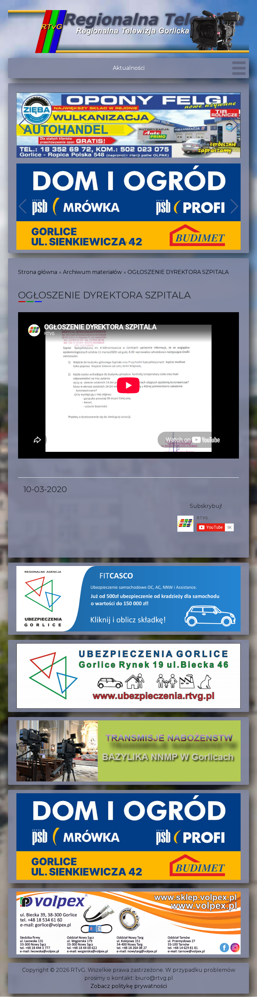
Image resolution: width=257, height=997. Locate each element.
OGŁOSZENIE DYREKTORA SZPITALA (178, 272)
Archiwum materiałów (92, 272)
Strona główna (37, 272)
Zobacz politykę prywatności (128, 986)
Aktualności (129, 68)
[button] (120, 156)
